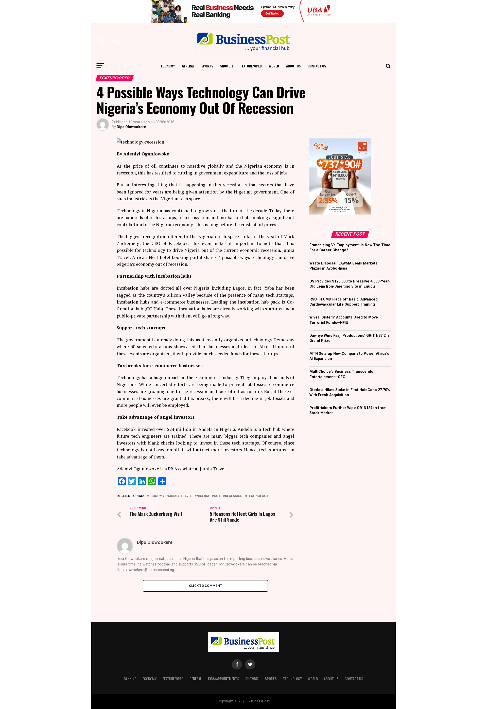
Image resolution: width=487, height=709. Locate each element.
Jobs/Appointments (223, 678)
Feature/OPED (251, 65)
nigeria (203, 496)
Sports (207, 65)
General (188, 65)
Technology (257, 496)
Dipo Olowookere (131, 127)
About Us (293, 65)
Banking (130, 678)
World (274, 65)
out (217, 496)
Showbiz (226, 65)
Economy (168, 65)
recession (233, 496)
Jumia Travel (180, 496)
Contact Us (317, 65)
